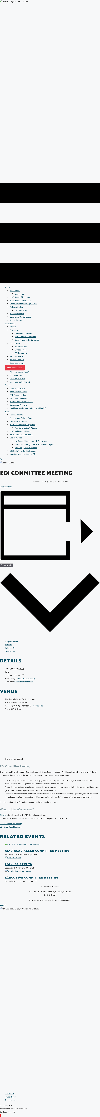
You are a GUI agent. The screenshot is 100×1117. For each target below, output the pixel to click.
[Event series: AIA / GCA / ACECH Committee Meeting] (38, 854)
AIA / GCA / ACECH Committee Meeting (37, 851)
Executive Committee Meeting (31, 877)
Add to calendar (6, 565)
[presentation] (22, 844)
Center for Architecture (23, 682)
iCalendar (8, 644)
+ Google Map (37, 706)
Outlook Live (10, 651)
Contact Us (9, 1093)
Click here (4, 815)
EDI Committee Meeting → (11, 827)
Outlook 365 (10, 648)
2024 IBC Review (18, 864)
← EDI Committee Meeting (11, 823)
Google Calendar (11, 641)
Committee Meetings (26, 678)
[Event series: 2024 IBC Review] (38, 868)
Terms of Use (10, 1100)
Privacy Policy (10, 1097)
